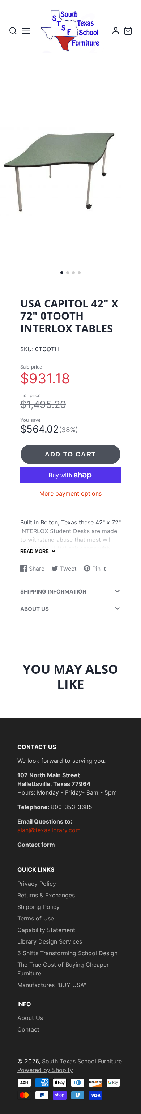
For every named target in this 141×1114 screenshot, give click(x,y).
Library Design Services (49, 941)
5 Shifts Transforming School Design (67, 953)
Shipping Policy (38, 906)
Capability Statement (46, 930)
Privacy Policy (36, 883)
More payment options (70, 493)
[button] (61, 272)
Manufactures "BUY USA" (51, 984)
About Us (30, 1017)
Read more (34, 551)
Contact (28, 1029)
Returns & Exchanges (46, 895)
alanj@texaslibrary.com (49, 830)
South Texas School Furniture (82, 1061)
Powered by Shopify (45, 1069)
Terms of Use (35, 918)
